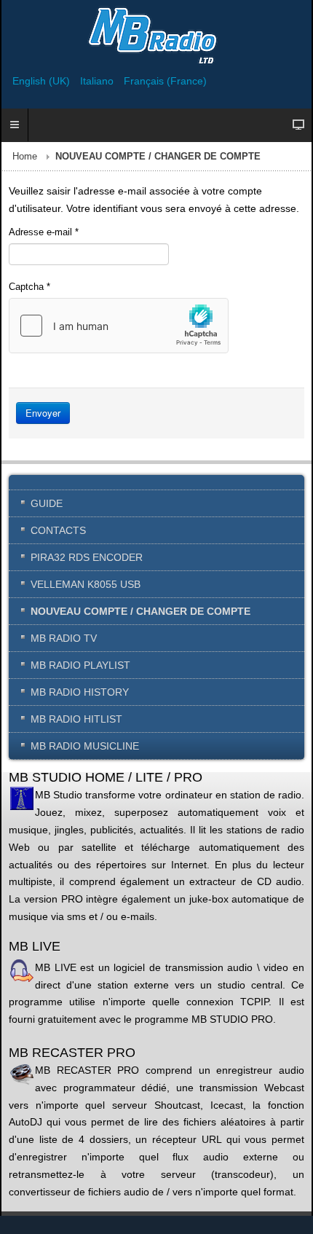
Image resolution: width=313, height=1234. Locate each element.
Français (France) (165, 81)
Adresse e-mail (44, 232)
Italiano (98, 81)
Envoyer (42, 413)
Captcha (29, 286)
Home (24, 157)
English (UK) (42, 81)
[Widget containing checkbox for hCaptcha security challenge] (119, 325)
